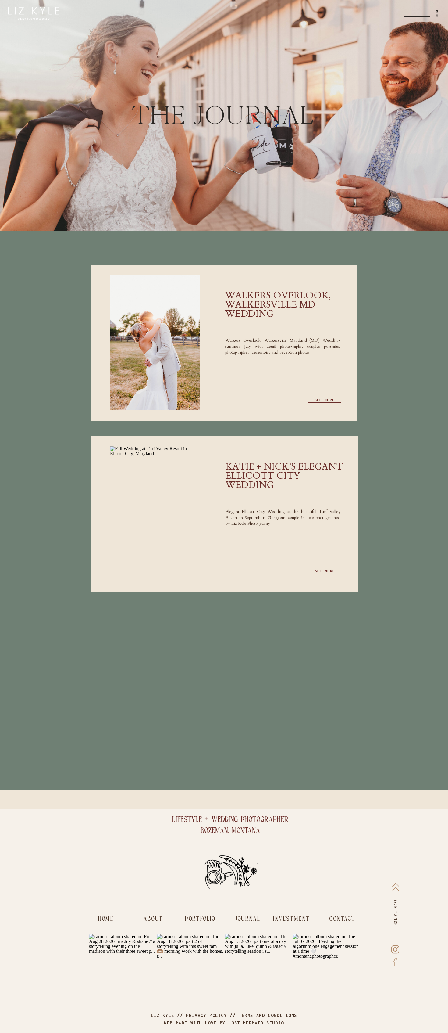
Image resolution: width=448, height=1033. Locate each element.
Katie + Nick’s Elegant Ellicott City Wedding (284, 475)
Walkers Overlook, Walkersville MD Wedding (278, 304)
